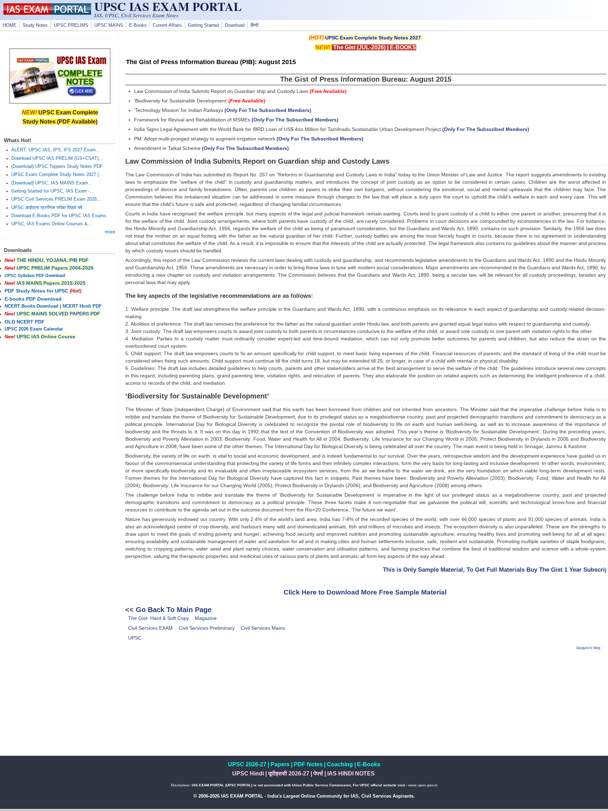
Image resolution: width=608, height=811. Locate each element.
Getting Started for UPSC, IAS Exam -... (52, 191)
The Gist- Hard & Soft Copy (158, 618)
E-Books (138, 25)
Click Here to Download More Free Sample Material (365, 592)
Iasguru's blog (588, 648)
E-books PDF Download (33, 299)
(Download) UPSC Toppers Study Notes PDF (57, 166)
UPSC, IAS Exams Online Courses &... (51, 223)
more (110, 232)
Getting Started (203, 25)
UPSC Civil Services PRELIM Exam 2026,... (56, 199)
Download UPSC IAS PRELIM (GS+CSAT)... (57, 158)
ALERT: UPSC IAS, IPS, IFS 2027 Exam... (55, 149)
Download (235, 25)
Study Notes (35, 25)
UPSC (134, 638)
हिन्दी (255, 25)
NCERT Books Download (31, 306)
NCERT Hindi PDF (82, 306)
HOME (10, 25)
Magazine (206, 618)
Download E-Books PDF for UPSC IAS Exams (58, 215)
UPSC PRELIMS (71, 25)
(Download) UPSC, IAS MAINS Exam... (51, 183)
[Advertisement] (365, 706)
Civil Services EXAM (150, 628)
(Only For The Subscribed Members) (267, 110)
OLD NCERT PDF (25, 322)
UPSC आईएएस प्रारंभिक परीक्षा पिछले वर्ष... (48, 207)
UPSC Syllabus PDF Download (35, 275)
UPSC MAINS (108, 25)
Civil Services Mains (263, 628)
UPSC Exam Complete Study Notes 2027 (373, 37)
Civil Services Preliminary (207, 628)
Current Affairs (167, 25)
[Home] (47, 13)
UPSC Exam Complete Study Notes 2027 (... (57, 174)
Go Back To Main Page (173, 610)
